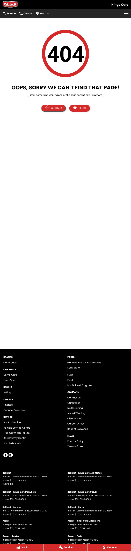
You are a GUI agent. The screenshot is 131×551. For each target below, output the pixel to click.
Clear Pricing (74, 418)
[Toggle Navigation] (126, 13)
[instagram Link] (11, 455)
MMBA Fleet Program (79, 385)
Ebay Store (73, 367)
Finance (8, 404)
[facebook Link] (5, 455)
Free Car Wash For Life (16, 433)
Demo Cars (10, 375)
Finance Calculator (14, 410)
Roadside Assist (12, 443)
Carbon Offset (75, 423)
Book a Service (12, 422)
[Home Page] (10, 4)
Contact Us (74, 397)
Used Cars (9, 380)
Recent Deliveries (77, 429)
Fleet (70, 380)
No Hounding (75, 408)
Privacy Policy (75, 441)
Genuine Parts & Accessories (84, 362)
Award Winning (76, 413)
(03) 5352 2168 (17, 528)
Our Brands (10, 362)
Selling (7, 392)
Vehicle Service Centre (16, 427)
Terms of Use (75, 446)
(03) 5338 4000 (18, 480)
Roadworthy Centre (14, 438)
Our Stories (73, 403)
